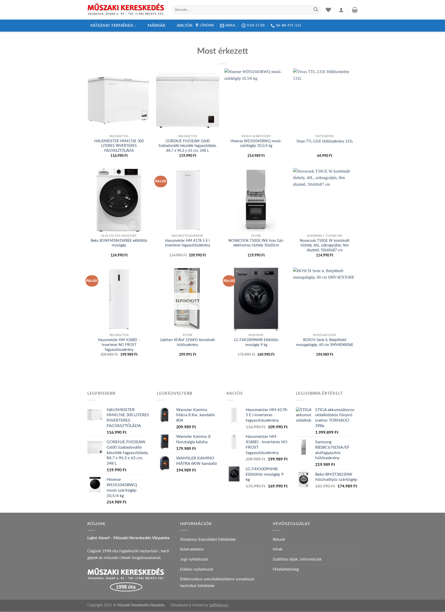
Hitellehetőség (286, 569)
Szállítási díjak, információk (297, 559)
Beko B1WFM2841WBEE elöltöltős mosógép (119, 243)
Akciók (185, 25)
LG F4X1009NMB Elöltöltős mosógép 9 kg (256, 342)
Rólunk (279, 539)
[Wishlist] (328, 9)
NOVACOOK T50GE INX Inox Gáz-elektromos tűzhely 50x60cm (256, 243)
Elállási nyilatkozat (196, 569)
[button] (341, 9)
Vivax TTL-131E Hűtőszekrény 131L (324, 141)
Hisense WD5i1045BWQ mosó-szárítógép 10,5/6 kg (256, 143)
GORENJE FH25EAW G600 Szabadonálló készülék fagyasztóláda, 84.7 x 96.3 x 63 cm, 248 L (187, 146)
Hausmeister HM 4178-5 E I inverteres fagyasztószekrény (187, 243)
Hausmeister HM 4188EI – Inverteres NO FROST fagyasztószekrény (119, 344)
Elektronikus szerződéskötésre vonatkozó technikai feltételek (217, 582)
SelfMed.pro (218, 605)
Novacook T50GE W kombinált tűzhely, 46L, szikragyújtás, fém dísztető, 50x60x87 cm (324, 245)
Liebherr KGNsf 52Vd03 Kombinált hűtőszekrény (187, 342)
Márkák (157, 25)
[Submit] (315, 9)
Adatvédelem (192, 549)
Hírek (278, 549)
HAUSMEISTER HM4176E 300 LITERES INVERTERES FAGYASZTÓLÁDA (119, 146)
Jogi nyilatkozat (194, 559)
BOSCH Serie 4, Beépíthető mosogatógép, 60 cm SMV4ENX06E (324, 342)
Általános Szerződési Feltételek (208, 539)
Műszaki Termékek (111, 25)
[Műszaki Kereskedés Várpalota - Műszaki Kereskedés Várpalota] (126, 9)
